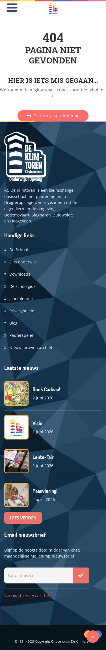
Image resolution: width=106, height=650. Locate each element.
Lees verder (23, 518)
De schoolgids (22, 286)
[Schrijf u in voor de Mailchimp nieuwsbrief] (81, 575)
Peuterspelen (21, 335)
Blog (13, 323)
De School (18, 249)
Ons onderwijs (23, 262)
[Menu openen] (12, 7)
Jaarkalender (21, 298)
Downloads (19, 274)
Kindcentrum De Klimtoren (70, 641)
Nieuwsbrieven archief (30, 347)
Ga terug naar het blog (56, 115)
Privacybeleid (21, 310)
